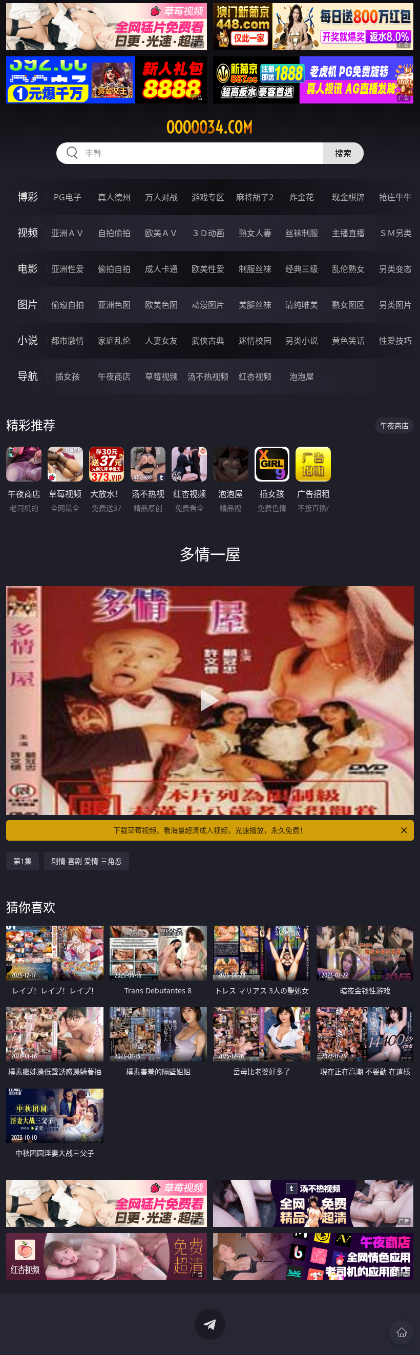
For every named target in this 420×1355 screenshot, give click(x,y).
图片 (27, 304)
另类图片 (395, 304)
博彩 (27, 197)
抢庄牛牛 (395, 197)
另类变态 (395, 269)
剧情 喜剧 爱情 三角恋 (86, 861)
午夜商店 (114, 376)
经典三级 (301, 269)
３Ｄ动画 (208, 233)
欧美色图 (161, 304)
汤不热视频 (207, 376)
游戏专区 (208, 197)
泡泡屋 (301, 376)
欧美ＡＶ (161, 233)
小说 (27, 340)
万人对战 (161, 197)
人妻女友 (161, 340)
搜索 (343, 153)
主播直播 (348, 233)
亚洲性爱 (67, 269)
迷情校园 (255, 340)
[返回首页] (401, 1332)
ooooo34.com (209, 127)
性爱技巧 (395, 340)
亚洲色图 (114, 304)
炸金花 (301, 197)
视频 (27, 233)
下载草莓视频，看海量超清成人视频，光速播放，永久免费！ (210, 830)
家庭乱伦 (114, 340)
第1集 (22, 861)
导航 (27, 376)
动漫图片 (208, 304)
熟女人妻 (255, 233)
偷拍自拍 (114, 269)
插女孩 (67, 376)
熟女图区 (348, 304)
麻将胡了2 (255, 197)
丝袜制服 (301, 233)
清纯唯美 (301, 304)
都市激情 (67, 340)
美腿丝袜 (255, 304)
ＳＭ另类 (395, 233)
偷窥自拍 (67, 304)
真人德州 (114, 197)
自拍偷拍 (114, 233)
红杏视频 (255, 376)
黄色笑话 (348, 340)
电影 (27, 269)
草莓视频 (161, 376)
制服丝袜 (255, 269)
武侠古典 (208, 340)
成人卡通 (161, 269)
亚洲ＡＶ (67, 233)
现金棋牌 (348, 197)
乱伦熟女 (348, 269)
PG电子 (67, 197)
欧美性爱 (208, 269)
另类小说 (301, 340)
